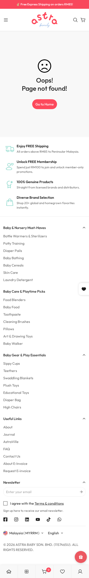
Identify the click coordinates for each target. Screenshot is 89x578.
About (8, 427)
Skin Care (10, 272)
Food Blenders (14, 300)
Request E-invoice (17, 471)
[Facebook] (5, 519)
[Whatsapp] (59, 519)
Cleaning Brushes (16, 321)
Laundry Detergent (18, 280)
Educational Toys (16, 392)
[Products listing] (26, 571)
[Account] (80, 571)
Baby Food (11, 307)
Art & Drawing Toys (18, 336)
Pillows (8, 329)
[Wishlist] (62, 571)
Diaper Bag (12, 400)
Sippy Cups (11, 363)
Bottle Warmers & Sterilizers (25, 236)
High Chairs (12, 407)
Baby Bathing (13, 258)
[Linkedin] (27, 519)
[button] (75, 20)
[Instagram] (16, 519)
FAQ (6, 449)
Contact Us (11, 456)
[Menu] (5, 20)
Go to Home (44, 104)
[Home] (8, 571)
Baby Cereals (13, 265)
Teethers (10, 371)
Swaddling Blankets (18, 378)
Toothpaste (12, 314)
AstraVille (11, 442)
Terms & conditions (49, 503)
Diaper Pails (12, 250)
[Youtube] (38, 519)
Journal (9, 434)
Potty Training (13, 243)
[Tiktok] (48, 519)
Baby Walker (13, 343)
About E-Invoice (15, 463)
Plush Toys (11, 385)
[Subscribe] (81, 491)
